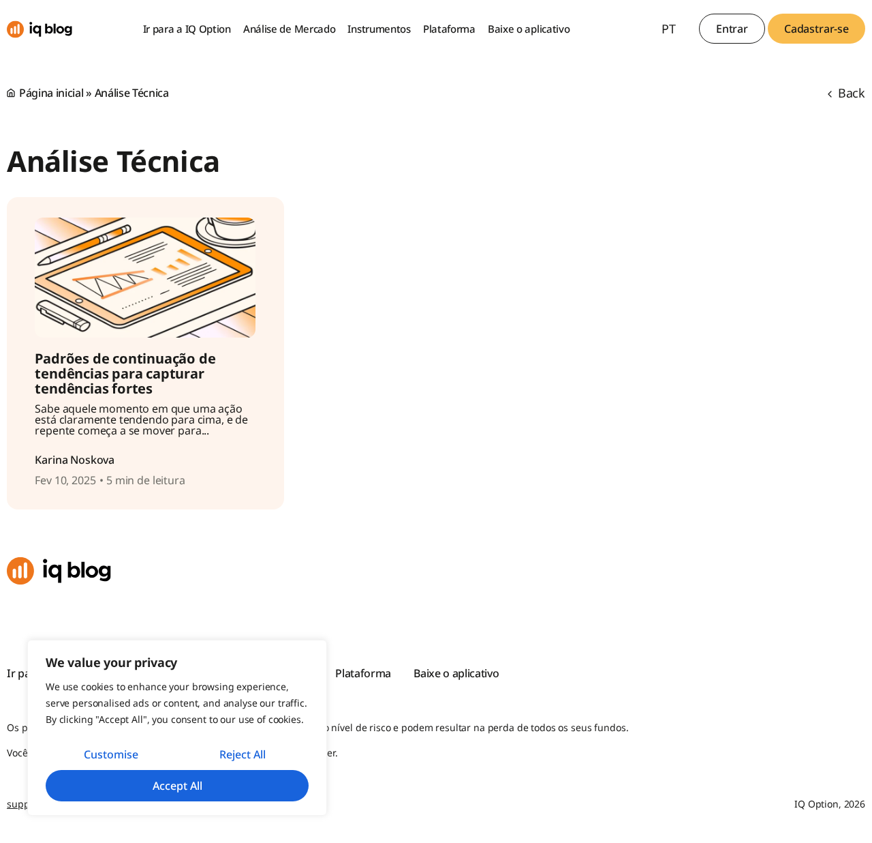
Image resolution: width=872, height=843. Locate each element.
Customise (111, 754)
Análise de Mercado (289, 28)
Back (850, 93)
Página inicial (51, 92)
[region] (177, 728)
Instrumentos (378, 28)
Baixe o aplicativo (529, 28)
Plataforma (449, 28)
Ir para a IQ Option (187, 28)
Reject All (242, 754)
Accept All (177, 785)
